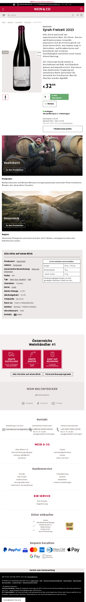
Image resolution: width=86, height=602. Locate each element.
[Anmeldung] (3, 9)
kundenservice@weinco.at (54, 4)
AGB (41, 580)
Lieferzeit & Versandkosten (22, 485)
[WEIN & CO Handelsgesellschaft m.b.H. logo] (42, 9)
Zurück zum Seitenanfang (42, 570)
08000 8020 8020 (43, 429)
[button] (14, 4)
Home (3, 22)
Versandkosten (67, 123)
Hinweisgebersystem (30, 582)
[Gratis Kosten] (32, 359)
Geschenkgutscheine (62, 452)
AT (63, 4)
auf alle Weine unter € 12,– (42, 2)
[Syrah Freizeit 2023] (5, 97)
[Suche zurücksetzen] (72, 15)
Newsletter (62, 480)
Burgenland (18, 22)
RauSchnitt (27, 22)
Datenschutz (67, 580)
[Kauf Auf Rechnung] (52, 359)
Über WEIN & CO (21, 450)
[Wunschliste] (77, 15)
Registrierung (42, 504)
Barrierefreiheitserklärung (53, 580)
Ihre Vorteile (42, 501)
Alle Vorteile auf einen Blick (27, 374)
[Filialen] (81, 9)
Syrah (14, 287)
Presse (62, 455)
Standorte (22, 458)
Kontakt (22, 474)
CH (70, 4)
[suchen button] (9, 15)
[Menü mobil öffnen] (4, 15)
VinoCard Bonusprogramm (58, 374)
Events (62, 450)
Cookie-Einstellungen (62, 482)
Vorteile (62, 477)
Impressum (34, 580)
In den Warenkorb (56, 96)
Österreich (10, 22)
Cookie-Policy (17, 582)
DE (67, 4)
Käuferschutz (21, 480)
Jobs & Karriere (62, 458)
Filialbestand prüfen (63, 129)
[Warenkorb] (81, 14)
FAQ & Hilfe (21, 477)
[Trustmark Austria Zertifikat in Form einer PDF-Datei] (69, 526)
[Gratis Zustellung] (11, 359)
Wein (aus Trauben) (18, 279)
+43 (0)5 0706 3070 (70, 429)
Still (29, 279)
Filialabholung (62, 474)
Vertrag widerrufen (21, 482)
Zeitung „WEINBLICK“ (22, 455)
